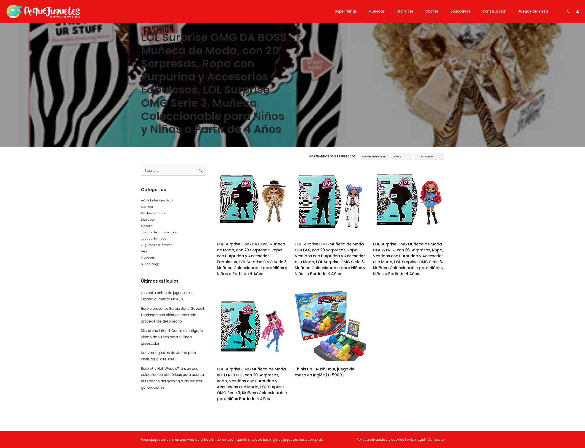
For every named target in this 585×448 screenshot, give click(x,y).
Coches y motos (153, 213)
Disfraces (148, 219)
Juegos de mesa (153, 238)
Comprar (229, 286)
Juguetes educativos (156, 245)
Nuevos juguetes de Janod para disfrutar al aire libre (168, 356)
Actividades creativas (157, 200)
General (147, 226)
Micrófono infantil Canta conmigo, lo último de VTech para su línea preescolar (172, 337)
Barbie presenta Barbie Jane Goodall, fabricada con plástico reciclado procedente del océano (173, 315)
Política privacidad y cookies (380, 439)
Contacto (436, 439)
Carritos (147, 207)
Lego (144, 251)
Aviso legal (416, 439)
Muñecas (148, 257)
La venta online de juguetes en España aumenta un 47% (167, 296)
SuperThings (150, 264)
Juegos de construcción (159, 232)
